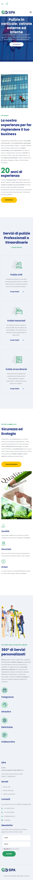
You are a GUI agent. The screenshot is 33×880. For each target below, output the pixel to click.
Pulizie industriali (16, 320)
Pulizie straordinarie (16, 369)
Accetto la (11, 849)
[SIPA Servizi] (8, 12)
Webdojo (14, 876)
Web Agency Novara (23, 876)
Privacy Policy (18, 774)
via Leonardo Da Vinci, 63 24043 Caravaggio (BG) (16, 804)
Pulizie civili (16, 274)
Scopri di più (14, 292)
